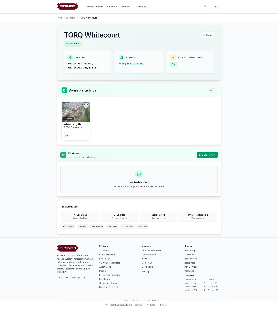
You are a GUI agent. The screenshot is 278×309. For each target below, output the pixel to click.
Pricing (102, 271)
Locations (70, 18)
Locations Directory (108, 287)
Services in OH (190, 287)
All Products (105, 250)
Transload (82, 226)
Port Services (127, 226)
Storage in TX (190, 280)
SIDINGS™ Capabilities (109, 263)
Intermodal (142, 226)
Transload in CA (210, 283)
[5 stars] (79, 157)
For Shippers (105, 279)
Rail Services (97, 226)
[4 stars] (77, 157)
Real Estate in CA (211, 290)
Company (141, 6)
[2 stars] (72, 157)
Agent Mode (105, 267)
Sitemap (146, 271)
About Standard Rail (151, 250)
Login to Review (207, 155)
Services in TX (190, 290)
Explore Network (95, 6)
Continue (138, 305)
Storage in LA (190, 283)
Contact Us (147, 263)
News (144, 258)
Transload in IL (210, 280)
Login (215, 6)
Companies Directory (109, 283)
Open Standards (150, 254)
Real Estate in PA (211, 287)
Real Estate (112, 226)
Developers (147, 267)
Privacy (163, 305)
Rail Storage (68, 226)
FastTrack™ (104, 258)
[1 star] (69, 157)
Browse (111, 6)
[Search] (205, 7)
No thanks (151, 305)
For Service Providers (109, 275)
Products (125, 6)
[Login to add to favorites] (86, 105)
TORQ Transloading (131, 63)
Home (59, 18)
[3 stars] (74, 157)
